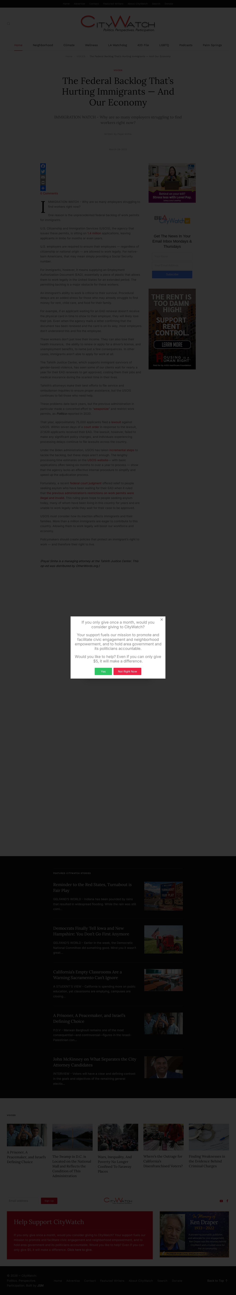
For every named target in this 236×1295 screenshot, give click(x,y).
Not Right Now (127, 671)
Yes (103, 671)
